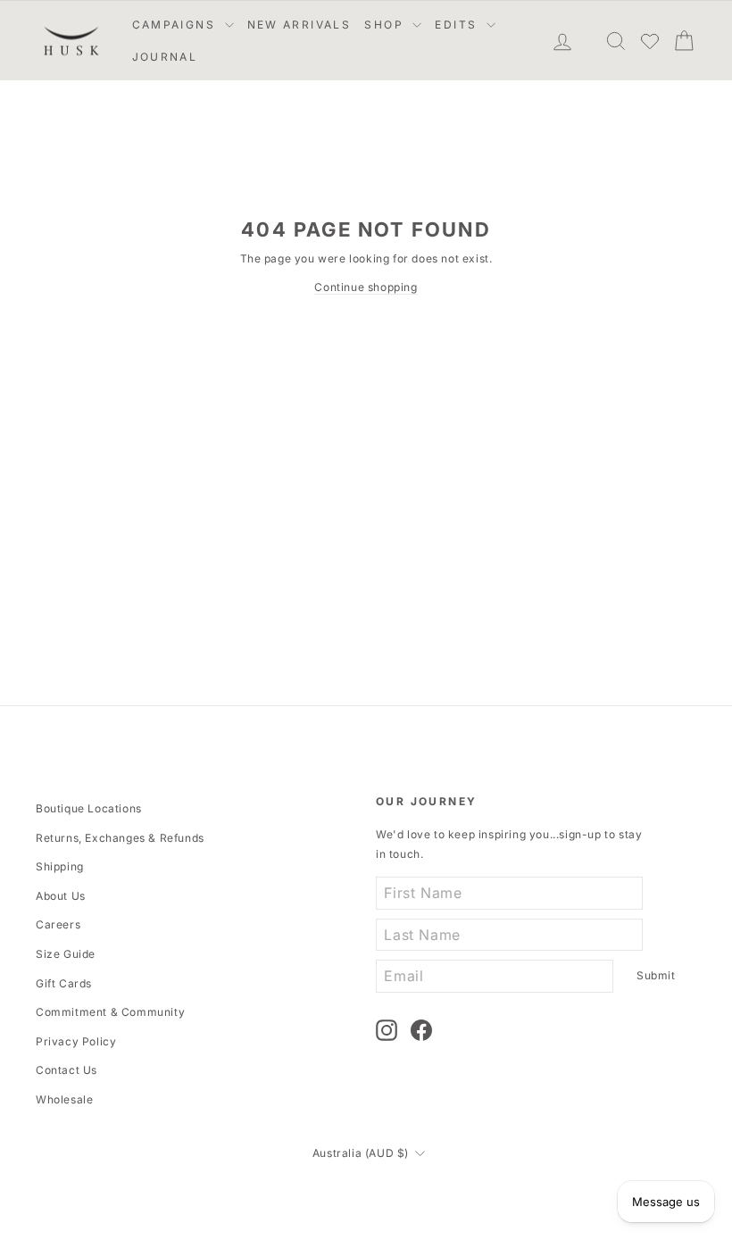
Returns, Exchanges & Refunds (120, 838)
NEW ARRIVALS (299, 24)
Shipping (60, 866)
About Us (61, 896)
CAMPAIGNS (176, 24)
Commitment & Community (110, 1012)
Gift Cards (64, 983)
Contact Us (66, 1070)
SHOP (386, 24)
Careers (58, 924)
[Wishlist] (650, 41)
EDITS (458, 24)
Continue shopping (365, 287)
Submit (656, 975)
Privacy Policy (76, 1041)
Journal (165, 56)
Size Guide (66, 954)
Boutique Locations (89, 808)
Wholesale (64, 1099)
